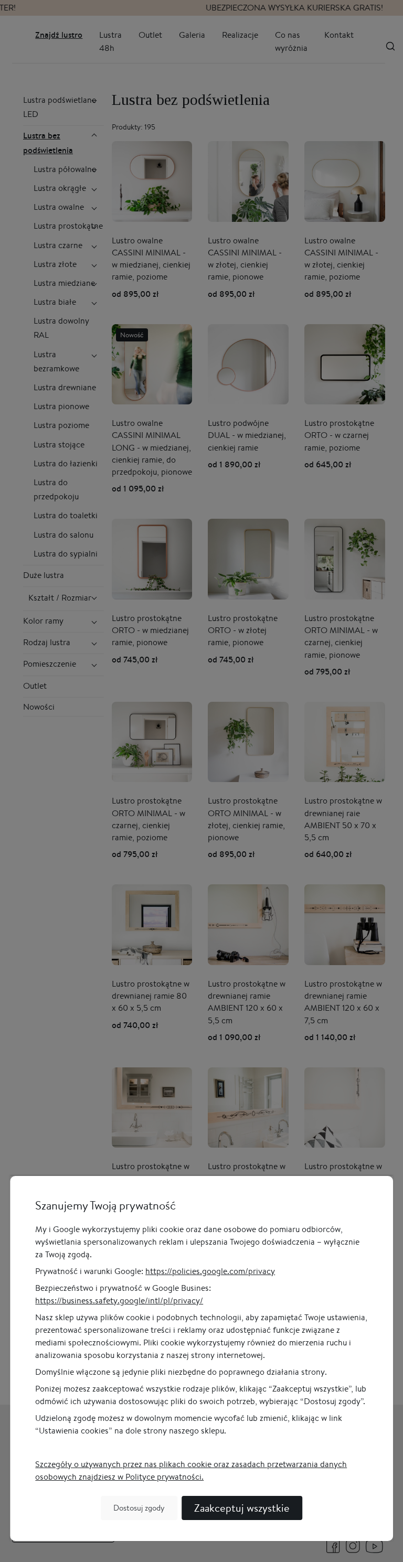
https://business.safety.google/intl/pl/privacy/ (119, 1300)
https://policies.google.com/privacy (210, 1271)
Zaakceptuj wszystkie (242, 1508)
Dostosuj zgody (139, 1508)
